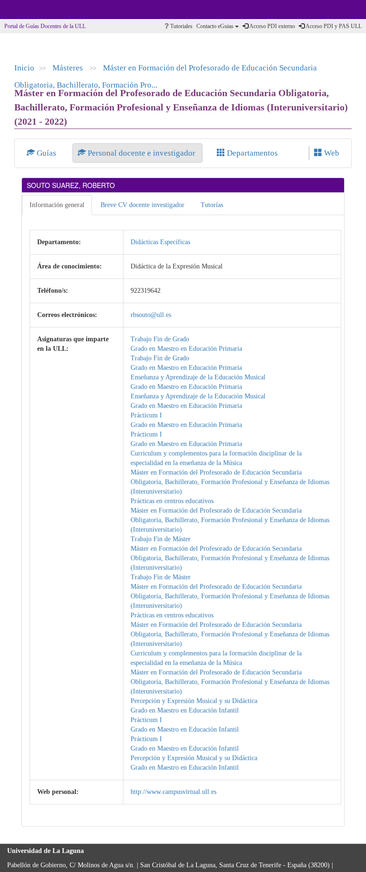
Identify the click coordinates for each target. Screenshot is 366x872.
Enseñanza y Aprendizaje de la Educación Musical (198, 377)
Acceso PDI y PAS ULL (333, 26)
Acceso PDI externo (271, 26)
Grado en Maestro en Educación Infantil (185, 710)
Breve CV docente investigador (142, 204)
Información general (57, 204)
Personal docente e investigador (141, 153)
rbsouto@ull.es (151, 314)
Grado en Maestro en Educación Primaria (186, 348)
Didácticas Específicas (160, 242)
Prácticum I (146, 415)
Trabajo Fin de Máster (161, 539)
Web (330, 153)
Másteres (68, 67)
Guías (46, 153)
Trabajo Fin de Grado (160, 339)
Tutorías (212, 204)
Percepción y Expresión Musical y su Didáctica (194, 700)
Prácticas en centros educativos (172, 501)
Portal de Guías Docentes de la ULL (45, 26)
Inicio (24, 67)
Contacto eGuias (215, 26)
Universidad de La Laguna (33, 9)
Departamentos (251, 153)
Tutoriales (181, 26)
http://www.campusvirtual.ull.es (173, 791)
